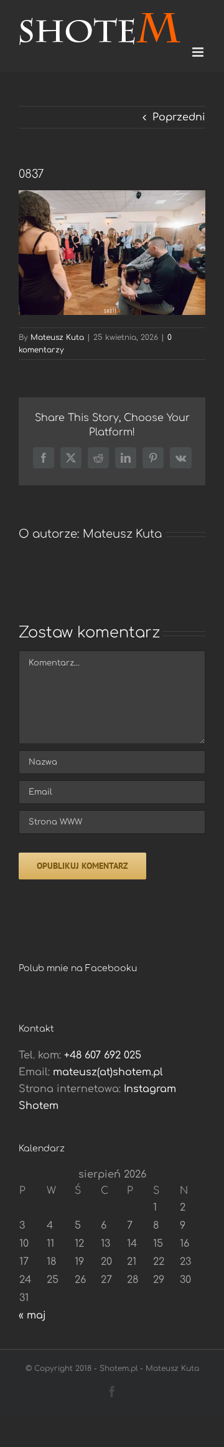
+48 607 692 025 (102, 1055)
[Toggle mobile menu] (198, 52)
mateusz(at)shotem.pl (108, 1072)
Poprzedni (178, 117)
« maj (32, 1315)
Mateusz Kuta (57, 337)
